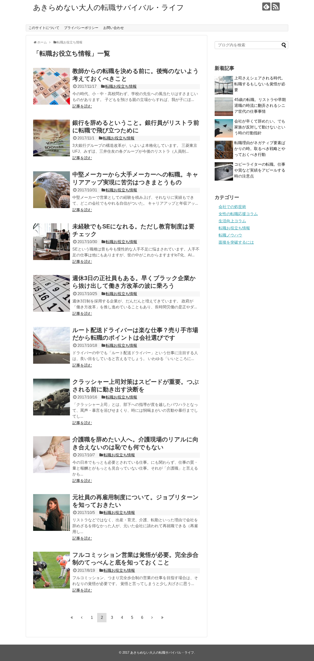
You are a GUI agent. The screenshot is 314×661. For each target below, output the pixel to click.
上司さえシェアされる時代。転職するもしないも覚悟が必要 (259, 84)
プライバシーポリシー (81, 28)
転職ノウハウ (230, 235)
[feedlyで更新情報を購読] (266, 6)
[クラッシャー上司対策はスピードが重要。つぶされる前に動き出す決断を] (51, 397)
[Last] (162, 617)
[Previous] (81, 617)
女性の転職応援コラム (238, 214)
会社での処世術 (232, 207)
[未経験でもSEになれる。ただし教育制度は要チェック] (51, 241)
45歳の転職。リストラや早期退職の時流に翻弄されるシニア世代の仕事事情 (260, 105)
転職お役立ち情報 (121, 86)
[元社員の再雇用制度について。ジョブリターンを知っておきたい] (51, 512)
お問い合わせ (113, 28)
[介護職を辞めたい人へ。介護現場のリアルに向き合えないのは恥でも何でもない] (51, 454)
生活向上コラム (232, 221)
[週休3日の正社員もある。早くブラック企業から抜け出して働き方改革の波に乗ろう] (51, 293)
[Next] (152, 617)
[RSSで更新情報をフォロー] (276, 6)
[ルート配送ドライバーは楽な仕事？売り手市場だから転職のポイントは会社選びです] (51, 345)
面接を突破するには (236, 242)
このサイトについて (43, 28)
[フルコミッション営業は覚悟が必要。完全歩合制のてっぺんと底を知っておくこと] (51, 570)
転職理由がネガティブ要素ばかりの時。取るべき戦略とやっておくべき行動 (259, 149)
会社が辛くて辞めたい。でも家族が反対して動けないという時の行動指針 (259, 127)
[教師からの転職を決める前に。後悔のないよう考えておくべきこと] (51, 86)
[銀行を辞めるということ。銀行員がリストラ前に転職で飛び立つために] (51, 138)
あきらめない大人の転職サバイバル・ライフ (108, 7)
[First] (71, 617)
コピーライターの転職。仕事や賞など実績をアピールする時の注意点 (259, 170)
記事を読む (82, 106)
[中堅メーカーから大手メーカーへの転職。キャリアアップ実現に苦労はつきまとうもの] (51, 189)
